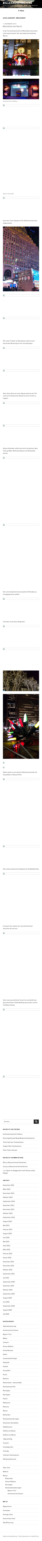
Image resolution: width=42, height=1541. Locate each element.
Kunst (5, 1374)
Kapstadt (6, 1362)
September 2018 (9, 1306)
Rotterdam (6, 1415)
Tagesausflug (7, 1439)
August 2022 (7, 1233)
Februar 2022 (7, 1254)
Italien (5, 1354)
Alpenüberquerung (9, 1326)
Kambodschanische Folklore (12, 1134)
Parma (5, 1399)
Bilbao (5, 1338)
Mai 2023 (6, 1225)
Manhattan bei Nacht (12, 26)
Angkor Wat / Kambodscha (12, 1146)
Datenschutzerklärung (10, 1536)
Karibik (5, 1366)
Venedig (6, 1451)
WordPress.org (8, 1522)
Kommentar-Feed (9, 1518)
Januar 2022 (7, 1258)
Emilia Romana (8, 1350)
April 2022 (6, 1246)
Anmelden (6, 1510)
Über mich (6, 1468)
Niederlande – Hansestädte (12, 1383)
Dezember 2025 (8, 1185)
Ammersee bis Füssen (10, 1330)
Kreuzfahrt (6, 1370)
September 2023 (9, 1217)
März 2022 (6, 1249)
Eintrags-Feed (8, 1514)
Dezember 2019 (8, 1286)
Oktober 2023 (8, 1213)
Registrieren (7, 1506)
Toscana (6, 1443)
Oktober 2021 (7, 1270)
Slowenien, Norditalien (11, 1423)
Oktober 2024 (8, 1197)
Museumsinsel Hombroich (17, 1162)
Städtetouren (7, 1427)
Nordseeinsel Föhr (9, 1387)
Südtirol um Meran (9, 1435)
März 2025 (6, 1189)
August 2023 (7, 1221)
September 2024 (9, 1201)
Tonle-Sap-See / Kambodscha (13, 1142)
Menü (22, 11)
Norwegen (6, 1391)
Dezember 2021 (8, 1262)
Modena (6, 1378)
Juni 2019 (6, 1302)
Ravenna (6, 1407)
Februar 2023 (7, 1229)
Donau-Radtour (8, 1346)
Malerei (5, 1472)
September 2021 (9, 1274)
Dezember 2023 (8, 1205)
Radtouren (6, 1403)
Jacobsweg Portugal (10, 1358)
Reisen (5, 1411)
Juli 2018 (6, 1314)
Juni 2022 (6, 1237)
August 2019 (7, 1298)
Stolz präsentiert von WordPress (28, 1536)
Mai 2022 (6, 1242)
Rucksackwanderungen (11, 1419)
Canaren (6, 1342)
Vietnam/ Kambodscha (11, 1455)
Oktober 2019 (7, 1290)
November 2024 (8, 1193)
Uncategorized (8, 1447)
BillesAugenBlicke (17, 2)
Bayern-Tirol (7, 1334)
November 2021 (8, 1266)
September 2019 (9, 1294)
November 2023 (8, 1209)
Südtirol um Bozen (9, 1431)
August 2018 (7, 1310)
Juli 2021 (6, 1278)
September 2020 (9, 1282)
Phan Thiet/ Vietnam (10, 1150)
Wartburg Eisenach (9, 1459)
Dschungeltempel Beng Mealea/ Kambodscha (18, 1138)
